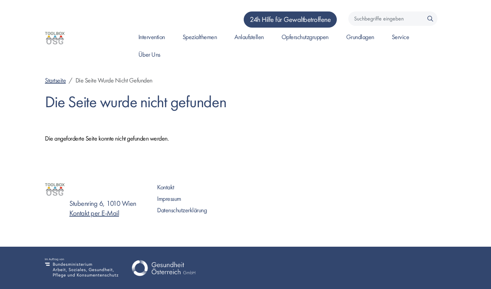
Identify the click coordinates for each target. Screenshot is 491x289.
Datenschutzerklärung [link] (182, 210)
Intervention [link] (151, 37)
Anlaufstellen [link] (249, 37)
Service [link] (400, 37)
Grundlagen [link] (360, 37)
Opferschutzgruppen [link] (305, 37)
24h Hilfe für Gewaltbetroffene (290, 19)
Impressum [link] (169, 199)
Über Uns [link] (149, 54)
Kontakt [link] (165, 187)
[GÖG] (163, 268)
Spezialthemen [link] (200, 37)
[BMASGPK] (81, 268)
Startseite (55, 80)
